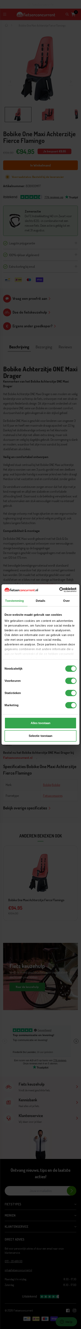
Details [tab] (40, 600)
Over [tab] (66, 600)
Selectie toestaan (40, 735)
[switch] (70, 681)
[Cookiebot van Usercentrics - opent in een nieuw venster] (59, 589)
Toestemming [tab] (14, 600)
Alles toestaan (40, 723)
